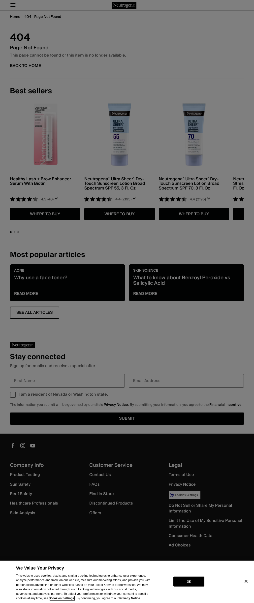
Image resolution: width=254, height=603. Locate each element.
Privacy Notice (129, 598)
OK (189, 581)
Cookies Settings (62, 598)
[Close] (246, 581)
